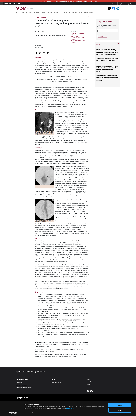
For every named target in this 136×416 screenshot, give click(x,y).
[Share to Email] (44, 52)
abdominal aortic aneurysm (78, 33)
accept (120, 405)
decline (120, 410)
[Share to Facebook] (36, 52)
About (88, 379)
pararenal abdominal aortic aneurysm (77, 38)
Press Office (89, 382)
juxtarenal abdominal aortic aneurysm (78, 41)
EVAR (72, 34)
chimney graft (74, 36)
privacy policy (70, 408)
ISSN (36, 48)
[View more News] (118, 43)
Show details (27, 413)
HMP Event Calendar (56, 382)
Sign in (88, 384)
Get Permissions (88, 13)
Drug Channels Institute (21, 385)
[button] (47, 52)
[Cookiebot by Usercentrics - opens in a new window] (13, 413)
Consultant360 (19, 382)
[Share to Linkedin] (40, 52)
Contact (88, 387)
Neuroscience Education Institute (23, 387)
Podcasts (49, 13)
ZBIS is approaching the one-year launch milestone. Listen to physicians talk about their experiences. (68, 1)
